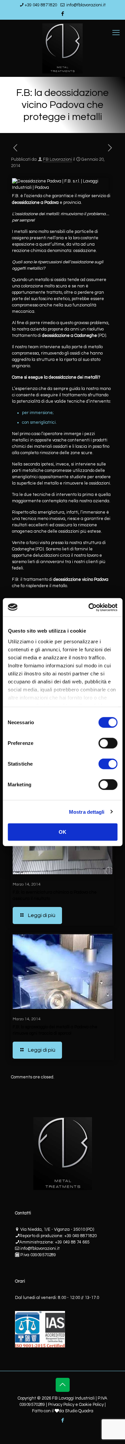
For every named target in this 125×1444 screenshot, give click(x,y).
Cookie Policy (91, 1404)
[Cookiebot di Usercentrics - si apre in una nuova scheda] (89, 607)
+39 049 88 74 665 (72, 1242)
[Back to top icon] (63, 1385)
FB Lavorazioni (57, 159)
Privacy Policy (61, 1404)
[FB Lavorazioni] (62, 48)
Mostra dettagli (87, 811)
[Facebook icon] (62, 13)
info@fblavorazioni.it (85, 5)
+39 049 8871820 (41, 5)
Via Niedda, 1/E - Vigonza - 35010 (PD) (57, 1229)
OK (62, 832)
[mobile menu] (116, 33)
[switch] (107, 743)
